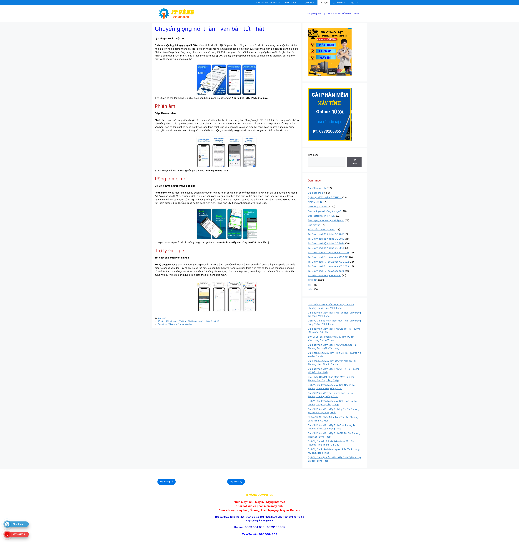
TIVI (310, 284)
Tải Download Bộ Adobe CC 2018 (326, 234)
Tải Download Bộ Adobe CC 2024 (326, 243)
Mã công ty (236, 481)
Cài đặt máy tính (317, 188)
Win (310, 289)
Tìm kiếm (313, 155)
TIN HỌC (323, 3)
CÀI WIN (308, 3)
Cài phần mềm (316, 192)
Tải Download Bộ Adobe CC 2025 (326, 248)
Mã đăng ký (166, 481)
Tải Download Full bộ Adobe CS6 (326, 271)
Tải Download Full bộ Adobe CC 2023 (328, 266)
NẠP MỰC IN (315, 202)
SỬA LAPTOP (290, 3)
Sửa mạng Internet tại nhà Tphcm (326, 220)
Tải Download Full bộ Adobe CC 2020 (328, 252)
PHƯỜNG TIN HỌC (318, 206)
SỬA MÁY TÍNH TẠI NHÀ (266, 3)
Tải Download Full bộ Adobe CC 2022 (328, 261)
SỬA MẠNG (338, 3)
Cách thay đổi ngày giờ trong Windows (176, 324)
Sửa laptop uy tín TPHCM (321, 215)
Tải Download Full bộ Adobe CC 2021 (328, 257)
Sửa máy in (314, 225)
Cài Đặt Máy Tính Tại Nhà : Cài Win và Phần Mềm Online (332, 13)
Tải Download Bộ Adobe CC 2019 (326, 238)
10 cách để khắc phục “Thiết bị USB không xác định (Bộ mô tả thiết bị (189, 321)
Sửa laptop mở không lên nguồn (325, 211)
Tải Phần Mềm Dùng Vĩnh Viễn (324, 275)
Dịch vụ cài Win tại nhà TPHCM (325, 197)
